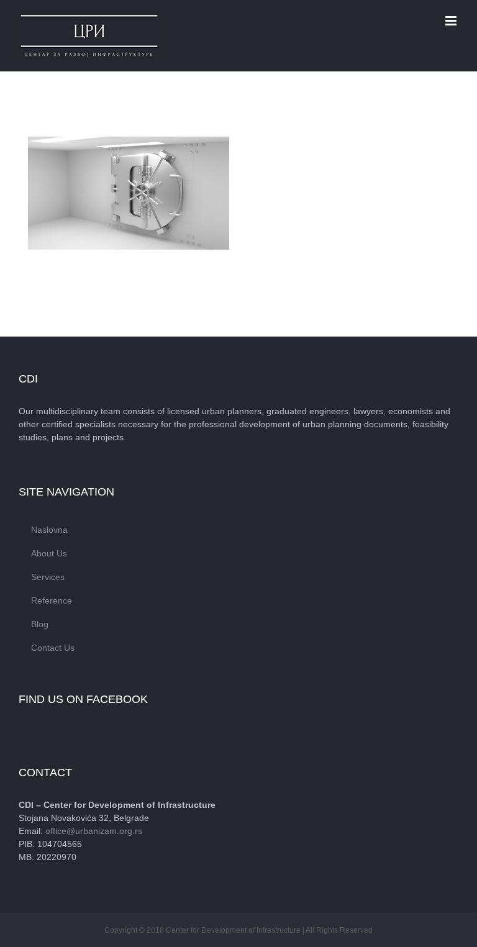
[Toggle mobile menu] (451, 20)
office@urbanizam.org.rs (93, 831)
